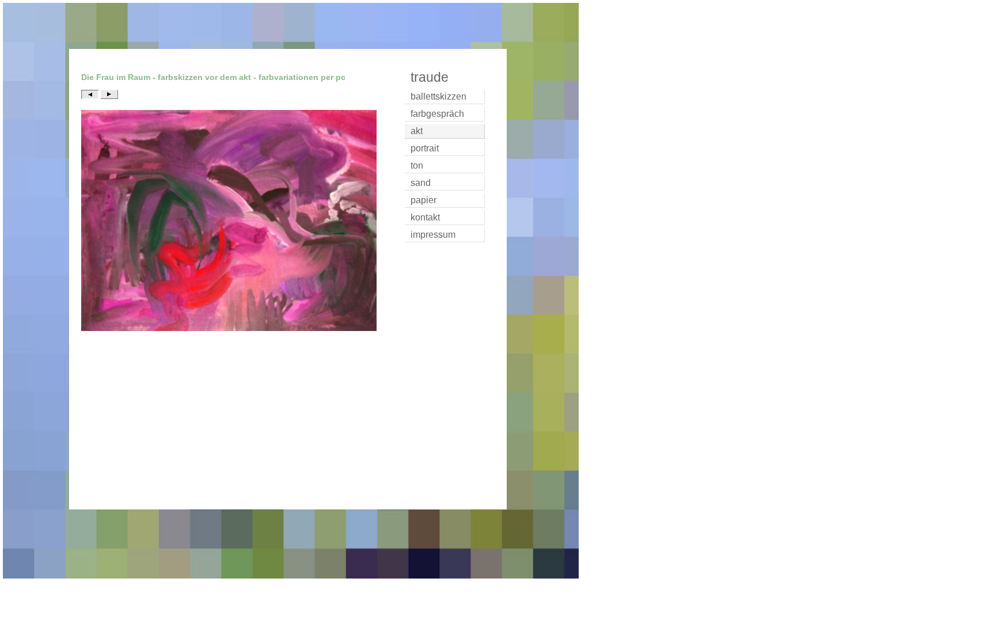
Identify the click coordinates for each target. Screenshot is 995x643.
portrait (425, 148)
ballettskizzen (438, 96)
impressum (433, 234)
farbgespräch (437, 114)
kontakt (425, 217)
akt (417, 131)
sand (421, 183)
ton (417, 165)
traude (430, 77)
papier (423, 200)
